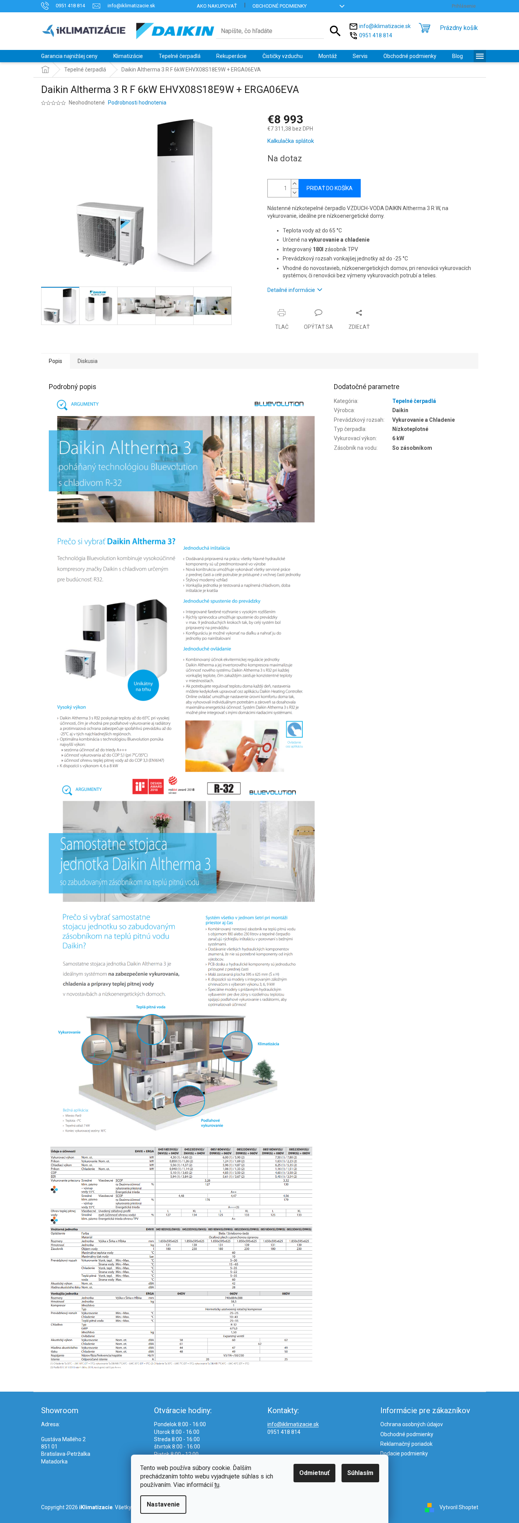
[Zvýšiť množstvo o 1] (294, 183)
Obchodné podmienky (279, 6)
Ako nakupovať (217, 6)
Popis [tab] (55, 361)
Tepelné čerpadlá (414, 401)
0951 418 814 (375, 35)
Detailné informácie (291, 290)
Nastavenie (163, 1504)
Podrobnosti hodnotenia (137, 102)
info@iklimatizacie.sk (385, 26)
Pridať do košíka (330, 188)
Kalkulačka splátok (290, 141)
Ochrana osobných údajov (411, 1424)
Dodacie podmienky (404, 1453)
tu (216, 1484)
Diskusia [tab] (88, 361)
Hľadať (335, 31)
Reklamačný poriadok (406, 1444)
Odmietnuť (314, 1473)
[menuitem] (69, 56)
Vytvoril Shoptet (458, 1507)
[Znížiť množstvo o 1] (294, 192)
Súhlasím (360, 1473)
